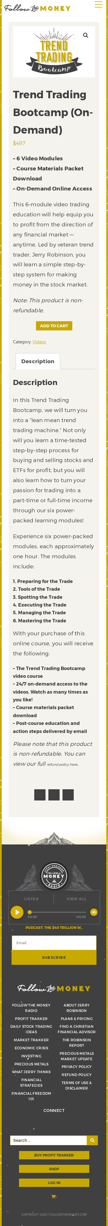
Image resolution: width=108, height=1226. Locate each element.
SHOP (54, 1169)
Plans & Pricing (77, 1019)
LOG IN (54, 1183)
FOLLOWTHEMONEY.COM (68, 1214)
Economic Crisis (31, 1048)
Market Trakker (31, 1040)
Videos (39, 341)
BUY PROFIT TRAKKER (54, 1155)
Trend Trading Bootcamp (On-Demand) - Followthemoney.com (37, 8)
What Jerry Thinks (31, 1072)
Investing (31, 1056)
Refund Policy (77, 1075)
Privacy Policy (77, 1067)
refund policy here (62, 764)
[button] (86, 35)
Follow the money (54, 988)
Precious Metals (31, 1064)
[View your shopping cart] (54, 1197)
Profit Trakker (31, 1019)
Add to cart (54, 325)
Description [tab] (37, 361)
